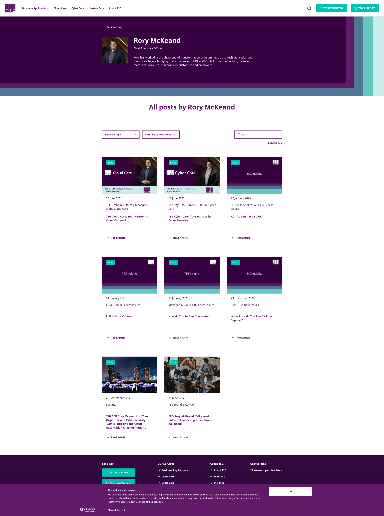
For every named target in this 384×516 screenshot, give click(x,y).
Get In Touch (120, 472)
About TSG (220, 470)
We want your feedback (268, 470)
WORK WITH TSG (333, 8)
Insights (219, 482)
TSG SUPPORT (366, 8)
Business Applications (175, 470)
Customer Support (120, 483)
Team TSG (219, 476)
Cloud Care (168, 476)
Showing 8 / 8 (275, 142)
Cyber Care (168, 482)
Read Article (118, 237)
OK (290, 491)
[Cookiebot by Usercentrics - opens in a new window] (88, 510)
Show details (114, 510)
